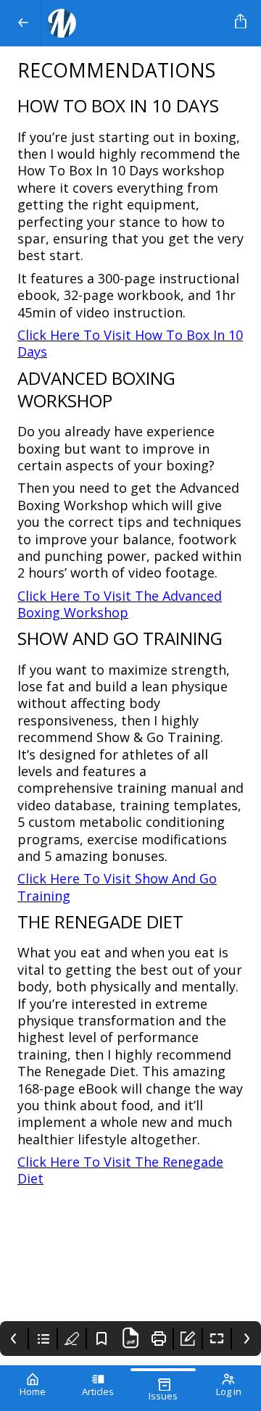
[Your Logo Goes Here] (135, 23)
